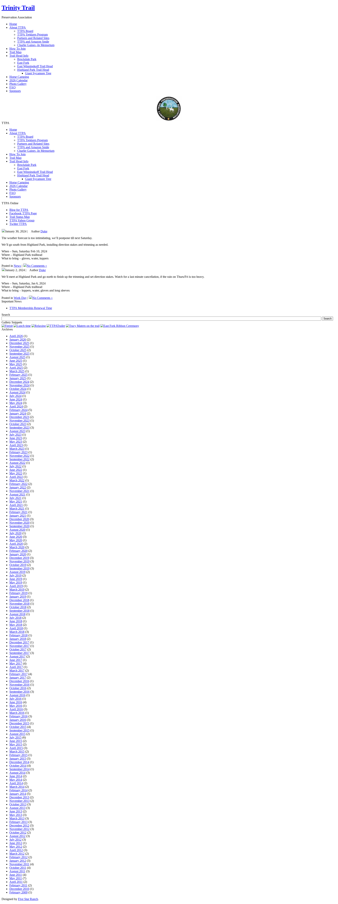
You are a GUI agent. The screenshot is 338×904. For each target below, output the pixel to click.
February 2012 (18, 857)
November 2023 (19, 420)
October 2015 (17, 727)
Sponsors (15, 196)
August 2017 (17, 656)
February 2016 (18, 716)
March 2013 (16, 818)
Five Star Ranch (28, 899)
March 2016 (16, 712)
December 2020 (19, 519)
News (17, 265)
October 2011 (17, 867)
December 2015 (19, 723)
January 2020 (17, 554)
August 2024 (17, 392)
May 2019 (15, 582)
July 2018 (15, 617)
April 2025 (16, 367)
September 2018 (19, 610)
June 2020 (15, 536)
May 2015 (15, 744)
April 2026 (16, 336)
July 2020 (15, 533)
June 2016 (15, 702)
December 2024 (19, 381)
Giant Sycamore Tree (38, 73)
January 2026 (17, 339)
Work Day (20, 298)
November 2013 (19, 800)
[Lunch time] (22, 325)
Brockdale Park (26, 59)
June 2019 (15, 579)
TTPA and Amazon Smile (33, 41)
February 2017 (18, 674)
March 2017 (16, 670)
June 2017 (15, 660)
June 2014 (15, 776)
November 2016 (19, 684)
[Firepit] (7, 325)
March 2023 (16, 448)
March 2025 (16, 371)
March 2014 (16, 786)
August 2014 (17, 772)
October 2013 (17, 804)
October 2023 (17, 424)
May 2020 (15, 540)
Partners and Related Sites (33, 38)
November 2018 (19, 603)
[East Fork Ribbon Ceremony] (119, 325)
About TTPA (17, 133)
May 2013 (15, 815)
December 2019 (19, 557)
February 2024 (18, 410)
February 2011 (18, 885)
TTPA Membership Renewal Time (30, 308)
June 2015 (15, 741)
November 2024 (19, 385)
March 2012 (16, 853)
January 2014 (17, 793)
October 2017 (17, 649)
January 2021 (17, 515)
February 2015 (18, 755)
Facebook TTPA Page (23, 213)
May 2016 (15, 705)
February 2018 (18, 635)
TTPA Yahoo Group (21, 220)
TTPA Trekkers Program (32, 34)
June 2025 (15, 360)
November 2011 (19, 864)
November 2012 (19, 829)
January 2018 (17, 638)
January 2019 (17, 596)
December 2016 (19, 681)
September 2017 (19, 653)
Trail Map (15, 157)
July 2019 (15, 575)
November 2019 (19, 561)
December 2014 (19, 762)
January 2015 (17, 758)
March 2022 (16, 480)
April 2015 (16, 748)
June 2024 (15, 399)
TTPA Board (25, 31)
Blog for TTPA (18, 209)
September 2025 (19, 353)
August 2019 (17, 572)
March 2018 (16, 631)
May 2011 (15, 878)
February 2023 (18, 452)
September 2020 (19, 526)
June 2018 (15, 621)
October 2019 (17, 565)
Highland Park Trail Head (33, 69)
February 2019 (18, 593)
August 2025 (17, 357)
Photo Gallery (18, 189)
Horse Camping (19, 182)
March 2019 (16, 589)
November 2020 (19, 522)
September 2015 (19, 730)
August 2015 (17, 734)
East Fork (23, 62)
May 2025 (15, 364)
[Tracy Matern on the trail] (83, 325)
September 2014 (19, 769)
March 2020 (16, 547)
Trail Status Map (19, 217)
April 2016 (16, 709)
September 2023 (19, 427)
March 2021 (16, 508)
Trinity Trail (18, 7)
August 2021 (17, 494)
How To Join (17, 154)
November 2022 (19, 455)
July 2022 (15, 466)
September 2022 (19, 459)
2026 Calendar (18, 186)
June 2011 (15, 874)
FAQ (12, 193)
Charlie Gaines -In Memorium (35, 45)
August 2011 (17, 871)
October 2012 (17, 832)
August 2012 (17, 836)
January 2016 (17, 719)
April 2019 (16, 586)
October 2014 (17, 765)
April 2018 (16, 628)
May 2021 (15, 501)
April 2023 (16, 445)
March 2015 (16, 751)
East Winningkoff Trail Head (35, 66)
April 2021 (16, 505)
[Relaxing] (38, 325)
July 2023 (15, 434)
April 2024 (16, 406)
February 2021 (18, 512)
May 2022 (15, 473)
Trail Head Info (18, 161)
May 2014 (15, 779)
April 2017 (16, 667)
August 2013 (17, 808)
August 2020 (17, 529)
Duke (43, 231)
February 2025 (18, 374)
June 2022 (15, 469)
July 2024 (15, 396)
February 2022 (18, 484)
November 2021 (19, 491)
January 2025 (17, 378)
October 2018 (17, 607)
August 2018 (17, 614)
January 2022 (17, 487)
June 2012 (15, 843)
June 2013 (15, 811)
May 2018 (15, 624)
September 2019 (19, 568)
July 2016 (15, 698)
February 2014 (18, 790)
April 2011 (16, 881)
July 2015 (15, 737)
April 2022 (16, 477)
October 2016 (17, 688)
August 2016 (17, 695)
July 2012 (15, 839)
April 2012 (16, 850)
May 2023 (15, 441)
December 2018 (19, 600)
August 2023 (17, 431)
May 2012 (15, 846)
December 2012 (19, 825)
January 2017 (17, 677)
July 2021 (15, 498)
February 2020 (18, 550)
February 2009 (18, 892)
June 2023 (15, 438)
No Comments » (37, 265)
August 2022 (17, 462)
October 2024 (17, 388)
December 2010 (19, 889)
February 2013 (18, 822)
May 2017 (15, 663)
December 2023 (19, 417)
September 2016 (19, 691)
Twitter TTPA (18, 224)
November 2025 (19, 346)
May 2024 (15, 403)
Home (13, 129)
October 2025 (17, 350)
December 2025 (19, 343)
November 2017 (19, 646)
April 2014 (16, 783)
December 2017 (19, 642)
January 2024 (17, 413)
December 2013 (19, 797)
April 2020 (16, 543)
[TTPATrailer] (56, 325)
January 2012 (17, 860)
